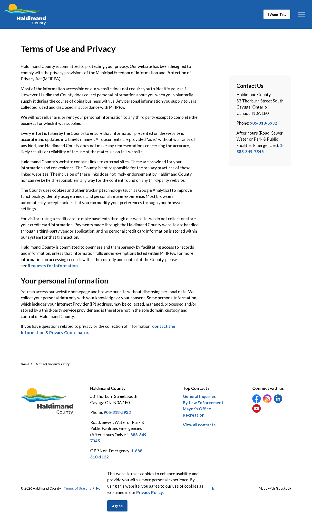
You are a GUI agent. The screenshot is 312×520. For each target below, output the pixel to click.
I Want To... (277, 14)
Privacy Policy (149, 492)
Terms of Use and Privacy (84, 488)
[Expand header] (301, 14)
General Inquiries (199, 396)
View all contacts (199, 424)
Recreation (194, 415)
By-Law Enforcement (203, 402)
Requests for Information (53, 265)
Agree (117, 505)
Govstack (283, 488)
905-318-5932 (263, 123)
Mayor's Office (197, 408)
